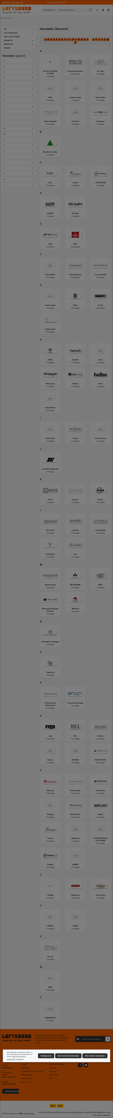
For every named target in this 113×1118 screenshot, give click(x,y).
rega (50, 736)
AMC (50, 97)
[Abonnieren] (107, 1039)
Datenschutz (53, 1075)
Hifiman (75, 384)
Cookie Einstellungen (57, 1064)
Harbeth (75, 360)
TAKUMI (50, 895)
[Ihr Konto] (102, 10)
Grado (100, 305)
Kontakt (23, 1064)
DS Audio (75, 213)
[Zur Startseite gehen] (16, 10)
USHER (75, 926)
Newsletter (25, 1068)
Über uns (52, 1068)
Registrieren (18, 2)
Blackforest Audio (50, 152)
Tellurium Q (75, 895)
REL (75, 736)
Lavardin (75, 530)
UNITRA (50, 926)
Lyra (75, 554)
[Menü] (97, 10)
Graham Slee (50, 329)
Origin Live (50, 672)
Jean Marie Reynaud (50, 469)
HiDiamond (50, 384)
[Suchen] (90, 9)
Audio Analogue (50, 121)
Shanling (50, 814)
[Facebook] (80, 1065)
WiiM (50, 987)
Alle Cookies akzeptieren (95, 1056)
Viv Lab (50, 956)
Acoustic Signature (75, 71)
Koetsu (75, 499)
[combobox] (72, 9)
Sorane (50, 838)
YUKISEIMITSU (50, 1018)
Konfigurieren (46, 1056)
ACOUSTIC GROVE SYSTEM (50, 72)
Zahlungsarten (26, 1078)
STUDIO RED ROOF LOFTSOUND (100, 839)
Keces (50, 499)
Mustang (75, 609)
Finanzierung (25, 1082)
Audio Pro (75, 121)
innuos (75, 438)
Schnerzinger (75, 790)
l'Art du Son (50, 530)
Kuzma (100, 499)
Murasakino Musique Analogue (50, 610)
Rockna (100, 736)
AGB (50, 1078)
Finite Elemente (75, 275)
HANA (50, 360)
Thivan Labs (100, 895)
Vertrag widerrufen (12, 1091)
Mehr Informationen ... (19, 1056)
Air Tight (100, 71)
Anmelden (6, 2)
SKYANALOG (75, 814)
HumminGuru (50, 407)
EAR (50, 244)
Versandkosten (77, 1112)
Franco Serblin (100, 275)
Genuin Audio (50, 305)
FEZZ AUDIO (50, 275)
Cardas (75, 182)
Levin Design (100, 530)
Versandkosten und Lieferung (32, 1071)
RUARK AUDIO (100, 760)
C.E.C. (50, 182)
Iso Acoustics (100, 438)
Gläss (75, 305)
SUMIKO (75, 864)
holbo (100, 384)
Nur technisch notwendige (68, 1056)
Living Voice (50, 554)
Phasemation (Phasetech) (50, 704)
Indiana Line (50, 438)
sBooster (50, 790)
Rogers (50, 760)
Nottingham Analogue (50, 642)
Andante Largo (75, 97)
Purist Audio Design (75, 703)
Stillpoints (75, 838)
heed (100, 360)
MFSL (100, 585)
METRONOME (75, 585)
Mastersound (50, 585)
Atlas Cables (100, 97)
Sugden (50, 864)
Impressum (53, 1071)
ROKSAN (75, 760)
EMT (75, 244)
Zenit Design (29, 1113)
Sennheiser (100, 790)
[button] (32, 29)
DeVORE (50, 213)
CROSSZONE (100, 182)
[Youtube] (86, 1065)
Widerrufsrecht (26, 1075)
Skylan (100, 814)
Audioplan (100, 121)
